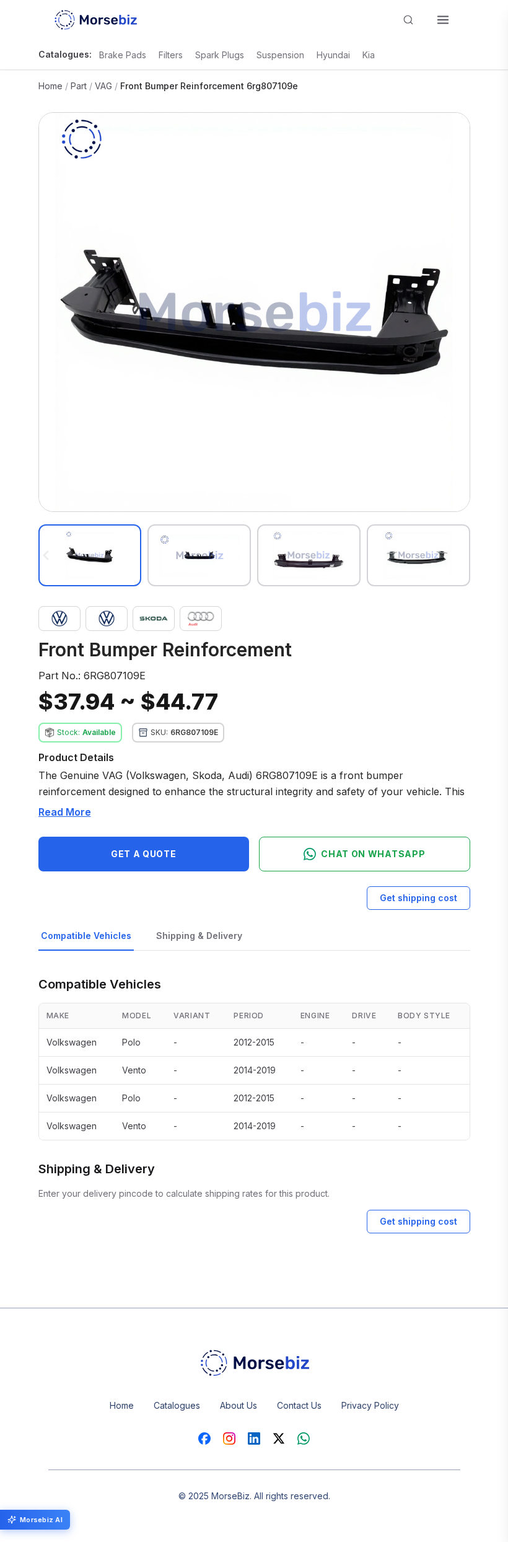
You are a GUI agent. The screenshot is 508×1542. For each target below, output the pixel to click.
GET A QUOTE (144, 853)
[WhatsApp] (303, 1438)
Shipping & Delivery (199, 935)
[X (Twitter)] (279, 1438)
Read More (64, 812)
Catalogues (177, 1405)
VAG (103, 86)
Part (79, 86)
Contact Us (299, 1405)
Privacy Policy (370, 1405)
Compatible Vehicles (86, 935)
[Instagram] (229, 1438)
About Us (238, 1405)
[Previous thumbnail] (45, 555)
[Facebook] (204, 1438)
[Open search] (408, 19)
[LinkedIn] (254, 1438)
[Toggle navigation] (443, 19)
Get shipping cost (418, 897)
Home (50, 86)
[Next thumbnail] (462, 555)
